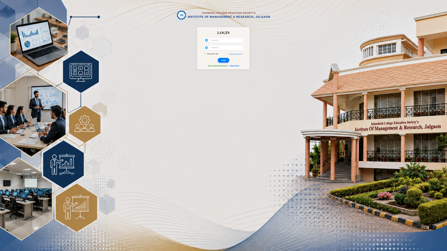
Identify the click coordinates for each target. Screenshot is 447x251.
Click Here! (234, 66)
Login (223, 60)
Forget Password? (235, 54)
